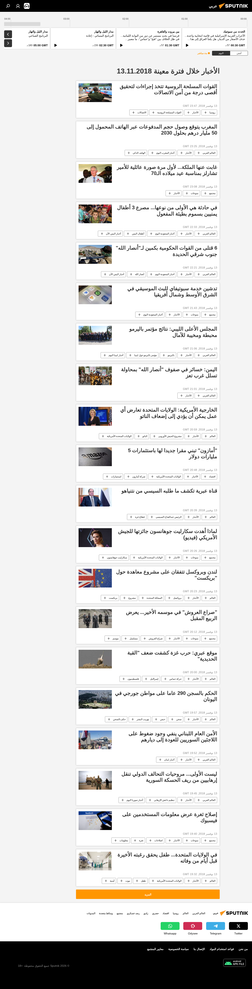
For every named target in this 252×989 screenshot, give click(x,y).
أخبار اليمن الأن (113, 233)
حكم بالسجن (119, 719)
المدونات (91, 913)
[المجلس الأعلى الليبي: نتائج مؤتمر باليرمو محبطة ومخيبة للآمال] (95, 335)
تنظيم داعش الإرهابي (164, 800)
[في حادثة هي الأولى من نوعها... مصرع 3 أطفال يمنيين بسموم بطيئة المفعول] (95, 213)
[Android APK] (234, 963)
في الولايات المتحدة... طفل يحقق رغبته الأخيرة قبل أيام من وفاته (167, 858)
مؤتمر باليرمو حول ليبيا (145, 355)
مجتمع (212, 193)
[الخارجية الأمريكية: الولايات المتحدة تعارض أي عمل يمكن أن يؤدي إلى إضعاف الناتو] (95, 416)
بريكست (113, 598)
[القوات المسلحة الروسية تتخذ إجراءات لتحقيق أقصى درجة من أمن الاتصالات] (95, 92)
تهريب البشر (143, 719)
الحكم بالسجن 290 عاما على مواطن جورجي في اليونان (166, 696)
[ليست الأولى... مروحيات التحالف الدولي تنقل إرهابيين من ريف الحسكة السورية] (95, 780)
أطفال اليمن (138, 233)
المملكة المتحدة (154, 598)
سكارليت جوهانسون (117, 557)
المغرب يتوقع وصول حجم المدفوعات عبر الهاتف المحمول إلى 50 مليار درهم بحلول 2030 (152, 130)
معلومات (124, 840)
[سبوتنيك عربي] (234, 9)
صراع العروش (156, 638)
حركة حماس (175, 679)
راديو (146, 913)
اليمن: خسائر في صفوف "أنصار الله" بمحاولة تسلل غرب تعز (169, 372)
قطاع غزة (140, 517)
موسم (116, 638)
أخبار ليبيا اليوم (116, 355)
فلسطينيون (133, 679)
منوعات (194, 193)
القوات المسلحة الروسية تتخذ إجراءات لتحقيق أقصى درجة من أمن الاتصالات (168, 89)
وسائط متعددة (106, 913)
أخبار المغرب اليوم (165, 153)
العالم (212, 436)
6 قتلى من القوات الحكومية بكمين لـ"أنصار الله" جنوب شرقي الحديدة (166, 251)
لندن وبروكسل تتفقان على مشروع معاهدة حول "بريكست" (166, 575)
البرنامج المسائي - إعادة (100, 35)
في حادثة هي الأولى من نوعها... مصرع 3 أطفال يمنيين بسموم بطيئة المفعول (167, 210)
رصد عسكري (133, 913)
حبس (162, 719)
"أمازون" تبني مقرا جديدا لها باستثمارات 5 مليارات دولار (172, 453)
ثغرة (141, 840)
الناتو (145, 436)
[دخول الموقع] (18, 6)
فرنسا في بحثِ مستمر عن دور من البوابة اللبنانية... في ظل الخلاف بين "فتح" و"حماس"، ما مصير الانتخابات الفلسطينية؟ (149, 39)
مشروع (132, 598)
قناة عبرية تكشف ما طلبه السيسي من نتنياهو (169, 491)
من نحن (243, 949)
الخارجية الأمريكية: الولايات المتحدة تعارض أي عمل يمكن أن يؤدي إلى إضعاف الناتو (168, 413)
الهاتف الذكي (139, 153)
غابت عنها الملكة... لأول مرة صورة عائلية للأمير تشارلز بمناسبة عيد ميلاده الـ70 (167, 170)
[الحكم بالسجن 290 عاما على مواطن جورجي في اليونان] (95, 699)
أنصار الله (139, 274)
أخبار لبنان (169, 759)
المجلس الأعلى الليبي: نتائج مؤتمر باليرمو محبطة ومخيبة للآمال (173, 332)
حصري (155, 913)
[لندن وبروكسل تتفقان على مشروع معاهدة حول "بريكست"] (95, 578)
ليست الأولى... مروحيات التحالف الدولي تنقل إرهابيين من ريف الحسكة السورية (169, 777)
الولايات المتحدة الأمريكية (119, 436)
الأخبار (195, 112)
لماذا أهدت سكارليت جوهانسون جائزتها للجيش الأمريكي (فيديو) (167, 534)
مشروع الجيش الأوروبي (170, 436)
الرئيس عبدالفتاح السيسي (169, 517)
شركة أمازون (138, 476)
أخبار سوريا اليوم (135, 800)
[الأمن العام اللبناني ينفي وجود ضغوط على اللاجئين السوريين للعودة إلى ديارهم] (95, 740)
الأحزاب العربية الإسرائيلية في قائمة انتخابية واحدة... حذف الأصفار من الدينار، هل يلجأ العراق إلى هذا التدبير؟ (215, 39)
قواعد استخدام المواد (222, 949)
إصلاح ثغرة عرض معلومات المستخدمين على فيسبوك (169, 817)
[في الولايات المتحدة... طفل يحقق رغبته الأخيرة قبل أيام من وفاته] (95, 861)
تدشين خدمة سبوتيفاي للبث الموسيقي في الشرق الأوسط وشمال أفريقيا (172, 291)
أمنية (112, 880)
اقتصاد (212, 476)
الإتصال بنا (199, 949)
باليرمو (171, 355)
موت (127, 880)
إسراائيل (154, 679)
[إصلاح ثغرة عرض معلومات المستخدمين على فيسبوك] (95, 820)
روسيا (212, 112)
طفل (143, 880)
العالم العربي (209, 153)
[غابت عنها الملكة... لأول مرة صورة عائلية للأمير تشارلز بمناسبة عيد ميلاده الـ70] (95, 173)
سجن (179, 719)
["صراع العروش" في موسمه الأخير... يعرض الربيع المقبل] (95, 618)
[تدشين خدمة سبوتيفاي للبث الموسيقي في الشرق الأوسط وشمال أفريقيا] (95, 294)
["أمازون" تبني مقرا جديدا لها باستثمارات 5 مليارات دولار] (95, 456)
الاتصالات (141, 112)
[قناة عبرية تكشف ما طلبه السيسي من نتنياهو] (95, 497)
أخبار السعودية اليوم (164, 233)
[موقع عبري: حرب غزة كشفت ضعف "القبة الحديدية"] (95, 659)
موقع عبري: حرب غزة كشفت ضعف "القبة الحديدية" (172, 656)
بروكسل (177, 598)
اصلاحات (158, 840)
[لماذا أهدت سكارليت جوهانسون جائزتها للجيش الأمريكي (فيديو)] (95, 537)
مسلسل (134, 638)
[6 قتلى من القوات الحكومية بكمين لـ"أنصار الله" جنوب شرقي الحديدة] (95, 254)
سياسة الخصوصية (178, 949)
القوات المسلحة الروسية (169, 112)
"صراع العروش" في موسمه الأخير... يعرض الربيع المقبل (171, 615)
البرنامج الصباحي (38, 35)
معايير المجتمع (155, 949)
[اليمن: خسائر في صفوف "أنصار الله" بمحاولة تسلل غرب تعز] (95, 375)
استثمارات (116, 476)
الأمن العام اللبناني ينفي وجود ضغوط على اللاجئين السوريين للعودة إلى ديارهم (173, 737)
